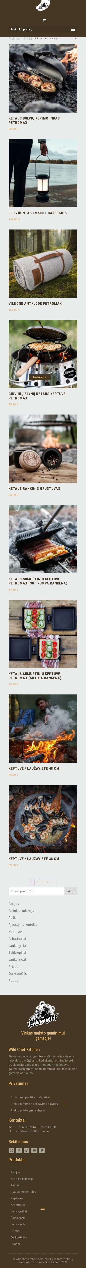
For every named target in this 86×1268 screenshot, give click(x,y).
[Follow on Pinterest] (42, 1150)
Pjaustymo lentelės (23, 924)
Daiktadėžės (18, 973)
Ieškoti (71, 891)
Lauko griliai (18, 945)
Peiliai (13, 917)
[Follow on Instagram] (11, 1150)
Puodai (14, 980)
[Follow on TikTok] (26, 1150)
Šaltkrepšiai (17, 952)
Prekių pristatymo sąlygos (28, 1110)
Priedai (14, 966)
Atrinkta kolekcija (21, 910)
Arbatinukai (17, 938)
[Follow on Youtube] (34, 1150)
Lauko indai (17, 959)
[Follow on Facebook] (19, 1150)
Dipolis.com (52, 1262)
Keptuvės (16, 932)
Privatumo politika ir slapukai (30, 1097)
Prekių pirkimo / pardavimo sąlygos (34, 1104)
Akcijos (14, 904)
